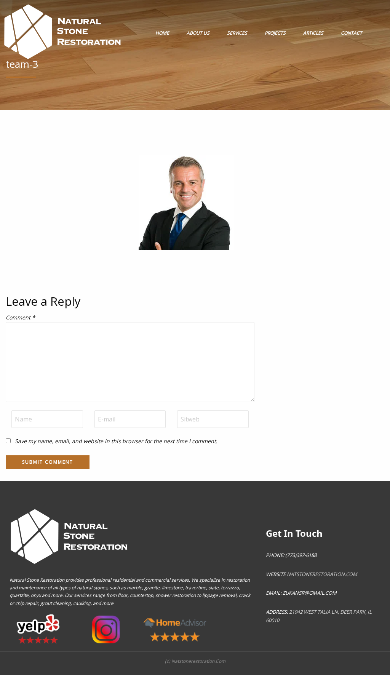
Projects (275, 33)
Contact (351, 33)
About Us (198, 33)
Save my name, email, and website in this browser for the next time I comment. (116, 441)
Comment (20, 317)
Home (162, 33)
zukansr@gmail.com (310, 592)
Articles (313, 33)
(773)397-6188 (300, 555)
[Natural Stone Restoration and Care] (64, 29)
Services (237, 33)
